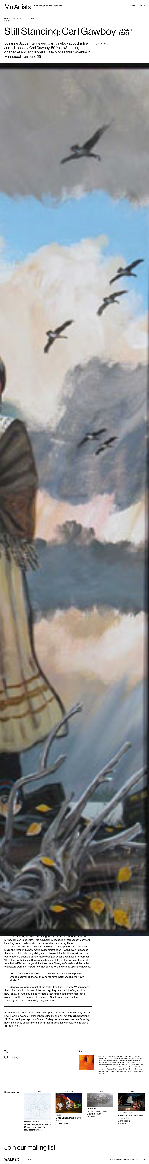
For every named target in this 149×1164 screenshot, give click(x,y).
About (30, 1159)
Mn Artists (17, 7)
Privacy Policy (129, 1159)
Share (31, 19)
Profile (7, 19)
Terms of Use (140, 1159)
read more (102, 1073)
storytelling (103, 43)
